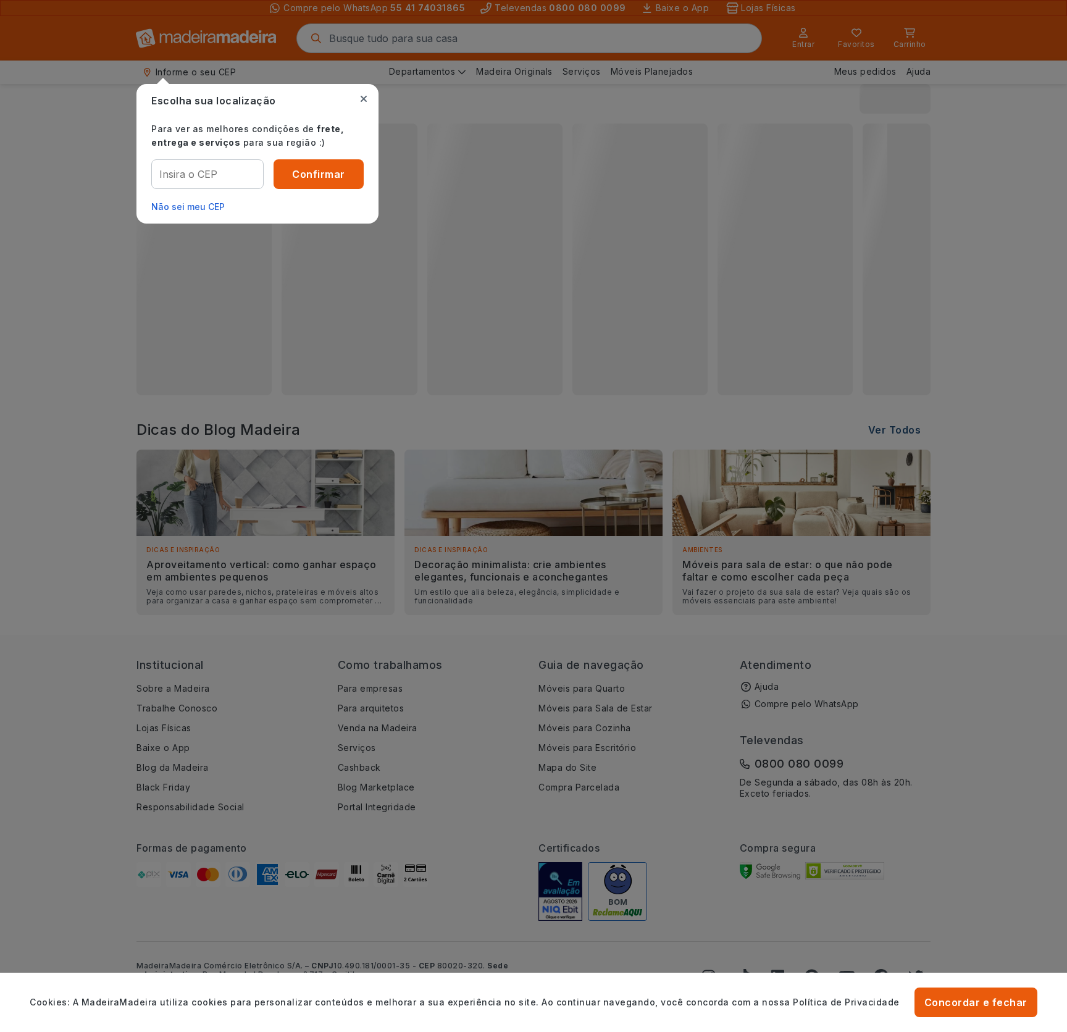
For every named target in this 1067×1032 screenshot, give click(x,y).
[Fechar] (363, 98)
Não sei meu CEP (188, 206)
